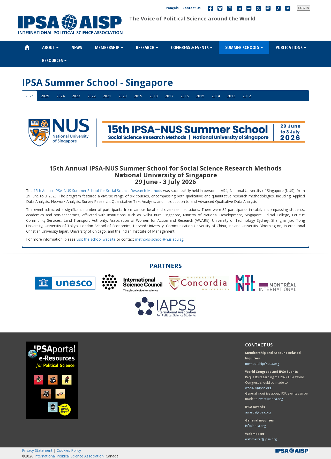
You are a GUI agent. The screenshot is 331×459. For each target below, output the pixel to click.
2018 (153, 95)
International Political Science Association (69, 456)
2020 (122, 95)
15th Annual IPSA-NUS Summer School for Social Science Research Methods (98, 190)
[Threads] (268, 8)
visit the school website (96, 239)
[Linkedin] (239, 8)
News (76, 47)
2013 (231, 95)
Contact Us (192, 8)
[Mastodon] (287, 8)
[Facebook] (210, 8)
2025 (45, 95)
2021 (107, 95)
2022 (91, 95)
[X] (258, 8)
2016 (184, 95)
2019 (138, 95)
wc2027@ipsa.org (258, 388)
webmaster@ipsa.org (261, 439)
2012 (247, 95)
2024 (60, 95)
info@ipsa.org (255, 426)
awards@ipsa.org (258, 412)
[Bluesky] (219, 8)
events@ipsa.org (270, 399)
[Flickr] (248, 8)
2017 (169, 95)
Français (171, 8)
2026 (29, 95)
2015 (200, 95)
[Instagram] (229, 8)
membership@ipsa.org (262, 363)
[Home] (70, 14)
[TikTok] (278, 8)
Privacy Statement (37, 450)
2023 (76, 95)
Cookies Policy (69, 450)
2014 (216, 95)
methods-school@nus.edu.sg (159, 239)
